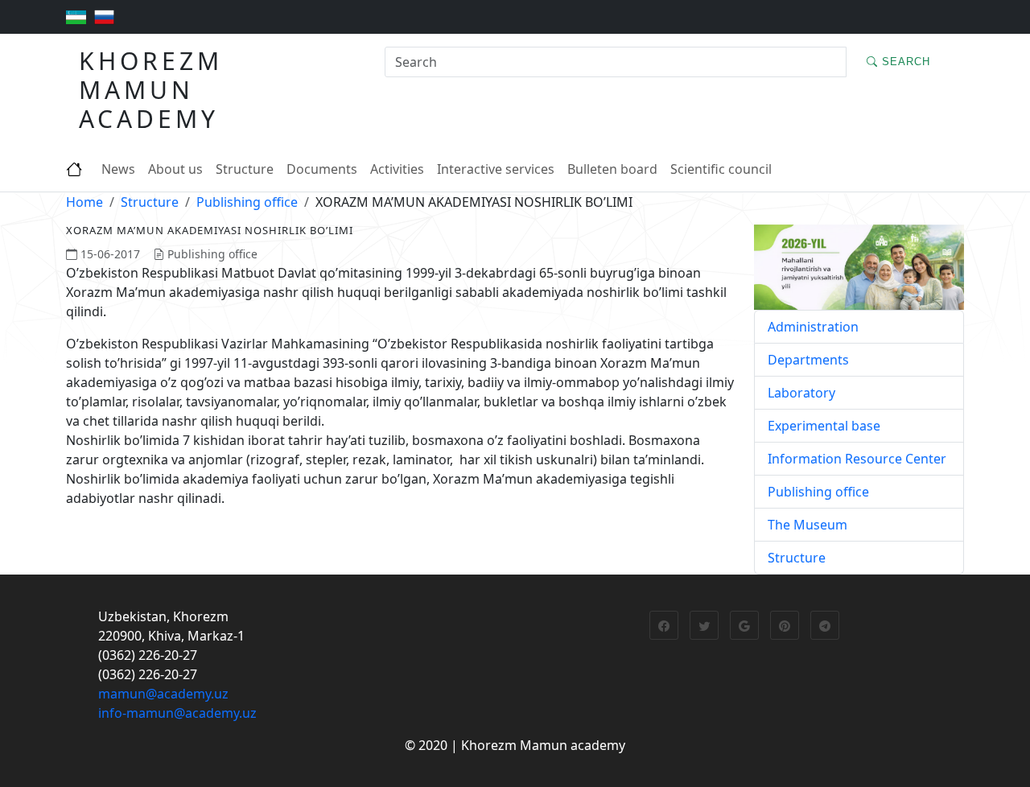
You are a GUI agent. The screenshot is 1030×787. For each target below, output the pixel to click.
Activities (397, 169)
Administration (813, 327)
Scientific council (721, 169)
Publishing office (247, 202)
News (118, 169)
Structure (245, 169)
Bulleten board (612, 169)
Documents (321, 169)
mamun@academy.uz (163, 694)
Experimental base (824, 426)
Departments (808, 360)
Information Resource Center (857, 459)
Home (84, 202)
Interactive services (495, 169)
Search (904, 62)
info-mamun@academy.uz (177, 713)
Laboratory (801, 393)
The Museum (807, 525)
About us (175, 169)
